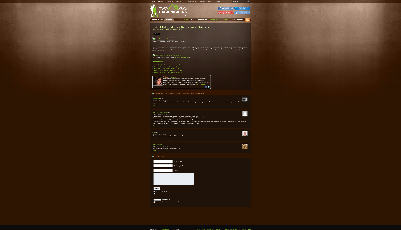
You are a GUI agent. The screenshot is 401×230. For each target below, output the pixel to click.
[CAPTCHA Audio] (167, 191)
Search (248, 1)
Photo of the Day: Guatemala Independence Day (167, 65)
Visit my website (200, 84)
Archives (210, 1)
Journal (213, 20)
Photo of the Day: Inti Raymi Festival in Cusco (167, 69)
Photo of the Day (177, 29)
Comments (177, 174)
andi (153, 132)
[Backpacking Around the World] (168, 10)
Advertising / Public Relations (196, 1)
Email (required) (178, 166)
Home (153, 1)
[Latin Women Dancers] (163, 39)
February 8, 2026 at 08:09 (159, 100)
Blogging (224, 20)
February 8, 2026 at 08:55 (159, 114)
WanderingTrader (157, 144)
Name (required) (178, 161)
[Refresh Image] (155, 194)
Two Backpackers (165, 229)
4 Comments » (168, 29)
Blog (186, 20)
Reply (154, 105)
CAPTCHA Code (165, 199)
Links (218, 1)
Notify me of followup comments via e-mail (167, 202)
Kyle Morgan (156, 98)
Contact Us (169, 1)
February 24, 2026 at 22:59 (160, 146)
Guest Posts (179, 1)
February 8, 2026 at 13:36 (159, 134)
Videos (178, 20)
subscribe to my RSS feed (182, 57)
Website (176, 170)
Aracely (160, 29)
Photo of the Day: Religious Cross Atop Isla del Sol (168, 72)
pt (150, 5)
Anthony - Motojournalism (159, 112)
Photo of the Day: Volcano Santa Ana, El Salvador (168, 70)
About (160, 1)
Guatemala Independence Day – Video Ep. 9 (166, 67)
